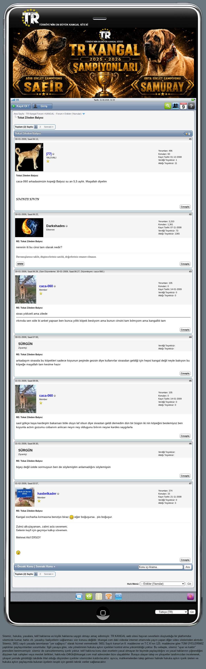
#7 (190, 483)
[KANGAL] (89, 599)
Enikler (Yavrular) (73, 114)
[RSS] (108, 599)
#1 (190, 139)
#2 (190, 214)
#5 (190, 381)
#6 (190, 443)
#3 (190, 271)
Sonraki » (48, 127)
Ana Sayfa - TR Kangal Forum (28, 114)
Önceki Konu (25, 566)
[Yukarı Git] (190, 596)
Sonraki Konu (44, 566)
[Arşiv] (98, 599)
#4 (190, 337)
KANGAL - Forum (54, 114)
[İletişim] (79, 599)
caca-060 (98, 271)
